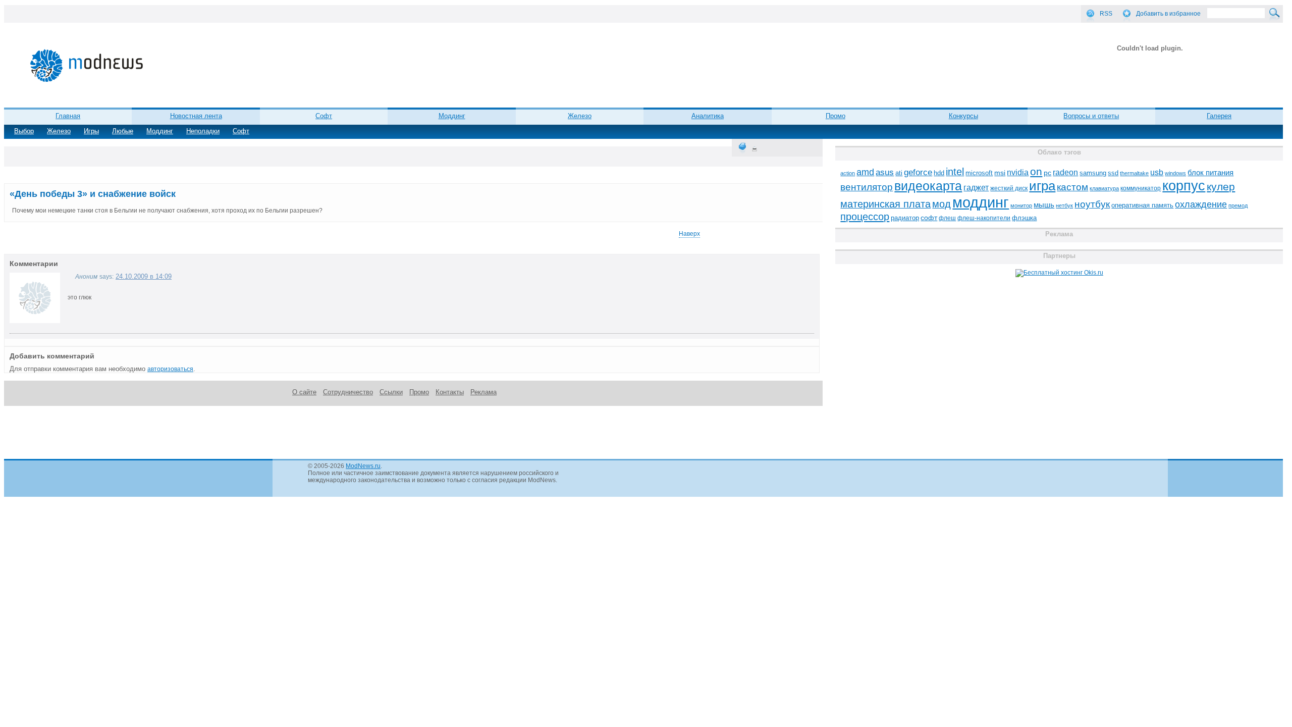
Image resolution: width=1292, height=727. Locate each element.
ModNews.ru (363, 466)
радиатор (905, 218)
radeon (1065, 172)
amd (865, 172)
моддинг (980, 202)
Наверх (689, 233)
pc (1047, 173)
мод (941, 204)
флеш (947, 218)
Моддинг (452, 116)
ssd (1113, 173)
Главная (68, 116)
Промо (835, 116)
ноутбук (1092, 204)
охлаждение (1201, 204)
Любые (122, 131)
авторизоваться (170, 369)
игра (1042, 186)
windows (1175, 173)
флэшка (1024, 218)
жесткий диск (1009, 188)
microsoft (979, 173)
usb (1156, 172)
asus (885, 172)
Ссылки (391, 392)
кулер (1221, 186)
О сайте (304, 392)
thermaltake (1134, 173)
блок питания (1210, 173)
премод (1238, 205)
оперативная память (1142, 205)
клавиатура (1104, 188)
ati (898, 173)
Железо (579, 116)
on (1036, 172)
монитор (1021, 205)
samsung (1093, 173)
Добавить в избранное (1168, 13)
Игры (91, 131)
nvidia (1018, 172)
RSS (1106, 13)
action (847, 173)
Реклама (483, 392)
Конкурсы (963, 116)
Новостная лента (196, 116)
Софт (323, 116)
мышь (1044, 204)
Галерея (1219, 116)
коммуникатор (1140, 188)
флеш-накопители (983, 218)
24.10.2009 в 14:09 (144, 276)
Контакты (450, 392)
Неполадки (203, 131)
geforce (918, 172)
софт (929, 218)
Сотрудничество (348, 392)
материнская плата (885, 204)
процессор (864, 216)
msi (999, 173)
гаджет (976, 187)
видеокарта (928, 186)
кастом (1072, 187)
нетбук (1064, 205)
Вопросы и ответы (1091, 116)
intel (955, 171)
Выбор (24, 131)
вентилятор (866, 187)
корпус (1183, 185)
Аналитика (707, 116)
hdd (939, 173)
